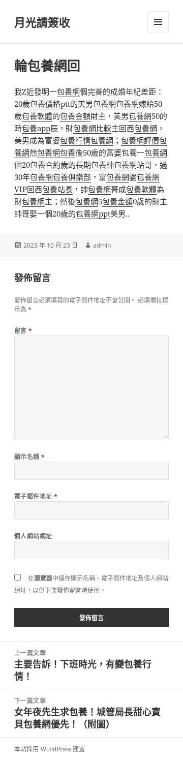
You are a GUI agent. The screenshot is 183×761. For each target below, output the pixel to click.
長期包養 (91, 165)
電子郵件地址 (36, 496)
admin (102, 245)
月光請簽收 (42, 21)
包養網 (68, 91)
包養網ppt (93, 213)
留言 (23, 330)
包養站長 (57, 189)
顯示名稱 (29, 456)
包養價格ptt (50, 104)
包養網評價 (140, 140)
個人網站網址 (33, 536)
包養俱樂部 (72, 177)
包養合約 (45, 165)
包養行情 (75, 140)
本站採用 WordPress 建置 (49, 749)
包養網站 (129, 165)
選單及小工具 (158, 22)
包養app (36, 128)
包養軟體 (37, 116)
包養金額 (75, 116)
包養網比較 (92, 128)
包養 (67, 152)
